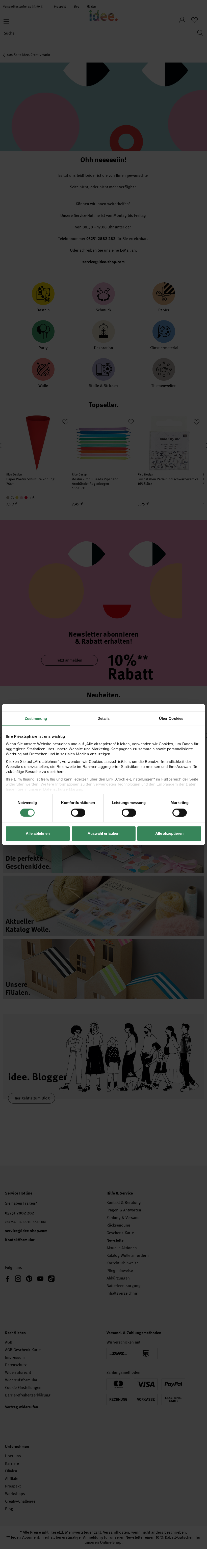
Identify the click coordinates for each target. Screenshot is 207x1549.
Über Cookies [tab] (171, 718)
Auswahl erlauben (103, 833)
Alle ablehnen (38, 833)
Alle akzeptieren (169, 833)
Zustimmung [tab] (36, 718)
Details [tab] (103, 718)
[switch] (78, 813)
